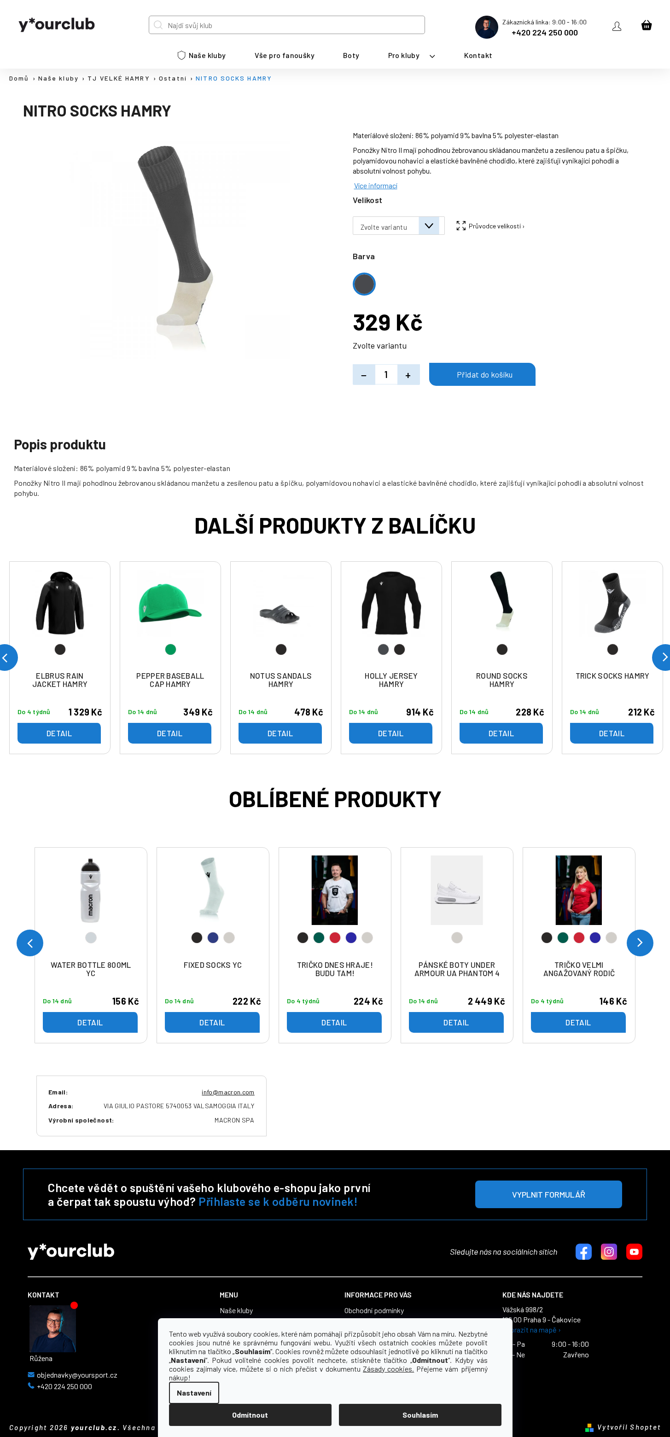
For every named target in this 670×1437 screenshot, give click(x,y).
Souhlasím (420, 1414)
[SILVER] (91, 905)
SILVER (91, 937)
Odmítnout (250, 1414)
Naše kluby (236, 1310)
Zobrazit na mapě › (531, 1330)
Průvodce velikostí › (497, 226)
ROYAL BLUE (351, 937)
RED (335, 937)
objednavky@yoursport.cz (77, 1375)
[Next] (640, 943)
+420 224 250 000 (545, 32)
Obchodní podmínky (374, 1310)
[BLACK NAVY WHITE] (213, 905)
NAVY (213, 937)
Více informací (375, 185)
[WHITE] (457, 905)
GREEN (170, 649)
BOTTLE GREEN (319, 937)
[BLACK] (60, 618)
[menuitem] (202, 55)
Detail (90, 1022)
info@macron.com (228, 1092)
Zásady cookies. (388, 1368)
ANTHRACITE (383, 649)
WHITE (229, 937)
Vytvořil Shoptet (629, 1427)
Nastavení (194, 1392)
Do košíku (482, 374)
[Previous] (30, 943)
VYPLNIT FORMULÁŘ (548, 1194)
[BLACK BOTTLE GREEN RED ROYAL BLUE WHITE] (335, 905)
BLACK (197, 937)
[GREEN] (170, 618)
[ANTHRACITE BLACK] (391, 618)
